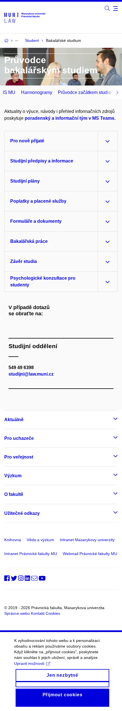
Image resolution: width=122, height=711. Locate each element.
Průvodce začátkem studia (84, 92)
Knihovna (12, 539)
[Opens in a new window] (107, 8)
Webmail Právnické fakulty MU (90, 553)
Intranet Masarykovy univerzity (87, 539)
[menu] (115, 8)
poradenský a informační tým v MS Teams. (70, 118)
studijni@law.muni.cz (31, 374)
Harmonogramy (36, 92)
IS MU (9, 92)
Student (32, 40)
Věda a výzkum (40, 539)
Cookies (53, 613)
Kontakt (38, 613)
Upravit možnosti (29, 663)
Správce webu (17, 613)
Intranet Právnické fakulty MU (30, 553)
